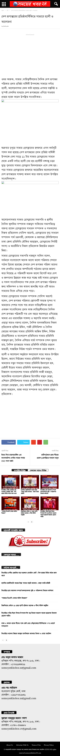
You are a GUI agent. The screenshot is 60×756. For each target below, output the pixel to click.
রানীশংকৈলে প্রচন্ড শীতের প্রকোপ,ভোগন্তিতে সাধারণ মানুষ (48, 456)
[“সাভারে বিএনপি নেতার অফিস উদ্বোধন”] (10, 503)
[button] (55, 4)
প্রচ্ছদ (2, 10)
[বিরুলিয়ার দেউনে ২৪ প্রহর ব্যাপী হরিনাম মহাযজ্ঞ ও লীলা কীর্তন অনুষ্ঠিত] (30, 503)
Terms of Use (36, 744)
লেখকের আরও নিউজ (38, 470)
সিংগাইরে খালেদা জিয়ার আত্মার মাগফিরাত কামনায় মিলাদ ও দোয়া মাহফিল (26, 633)
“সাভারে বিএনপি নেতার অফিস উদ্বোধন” (14, 597)
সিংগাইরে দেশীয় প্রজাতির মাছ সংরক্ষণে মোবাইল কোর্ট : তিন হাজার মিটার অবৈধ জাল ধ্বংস (9, 491)
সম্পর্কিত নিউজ (19, 470)
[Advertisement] (30, 55)
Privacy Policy (49, 744)
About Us (9, 744)
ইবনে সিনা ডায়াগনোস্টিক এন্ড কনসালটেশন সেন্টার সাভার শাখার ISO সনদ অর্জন (13, 457)
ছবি (7, 10)
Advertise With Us (22, 744)
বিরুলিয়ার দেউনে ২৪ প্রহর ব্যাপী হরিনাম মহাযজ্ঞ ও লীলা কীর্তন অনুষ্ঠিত (29, 512)
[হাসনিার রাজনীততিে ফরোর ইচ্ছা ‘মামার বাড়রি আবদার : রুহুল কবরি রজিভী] (30, 482)
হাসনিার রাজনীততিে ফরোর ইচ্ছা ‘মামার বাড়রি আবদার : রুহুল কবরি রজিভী (30, 491)
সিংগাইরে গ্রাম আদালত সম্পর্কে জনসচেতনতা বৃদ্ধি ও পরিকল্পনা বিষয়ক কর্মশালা (48, 491)
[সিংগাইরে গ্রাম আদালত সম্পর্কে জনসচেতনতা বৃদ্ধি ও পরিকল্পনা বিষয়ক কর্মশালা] (49, 482)
